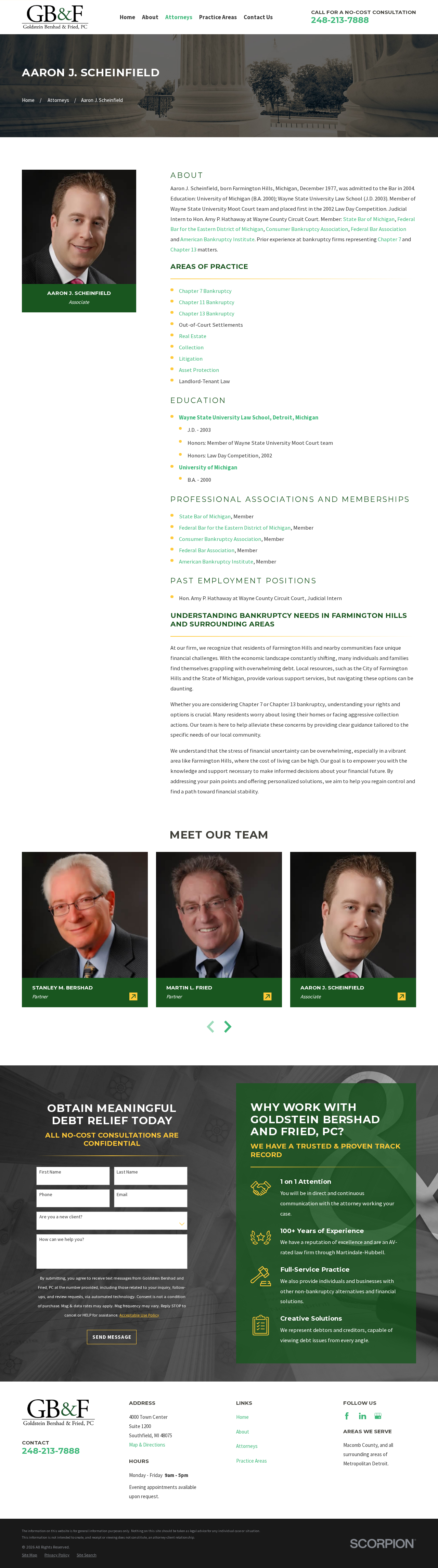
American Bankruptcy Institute (217, 239)
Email (122, 1194)
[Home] (55, 17)
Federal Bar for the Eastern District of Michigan (235, 527)
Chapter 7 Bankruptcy (205, 291)
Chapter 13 (183, 249)
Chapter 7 (389, 239)
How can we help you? (61, 1239)
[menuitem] (29, 1555)
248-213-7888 (340, 20)
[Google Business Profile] (378, 1416)
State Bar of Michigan (369, 219)
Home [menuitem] (127, 17)
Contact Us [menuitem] (258, 17)
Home (242, 1417)
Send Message (111, 1337)
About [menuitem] (150, 17)
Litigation (191, 358)
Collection (191, 347)
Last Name (127, 1172)
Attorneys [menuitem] (178, 17)
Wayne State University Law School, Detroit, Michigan (248, 417)
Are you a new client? (60, 1217)
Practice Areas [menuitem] (218, 17)
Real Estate (192, 336)
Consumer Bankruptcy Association (307, 229)
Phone (45, 1194)
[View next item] (228, 1027)
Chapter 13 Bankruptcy (206, 313)
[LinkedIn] (362, 1416)
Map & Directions (147, 1444)
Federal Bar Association (378, 229)
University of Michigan (208, 467)
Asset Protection (199, 370)
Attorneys (247, 1446)
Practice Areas (251, 1460)
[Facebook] (346, 1416)
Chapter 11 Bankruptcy (206, 302)
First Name (50, 1172)
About (242, 1431)
